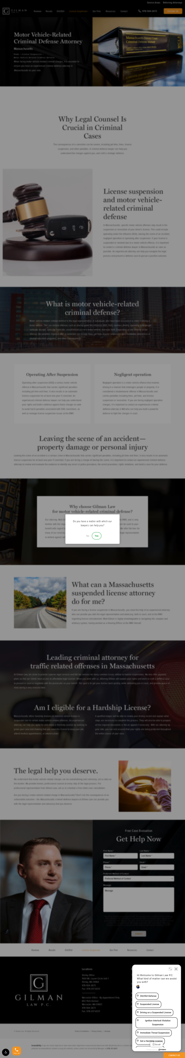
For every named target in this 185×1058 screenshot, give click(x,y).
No (87, 535)
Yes (96, 535)
